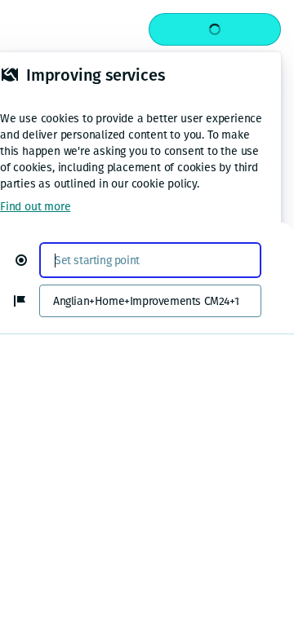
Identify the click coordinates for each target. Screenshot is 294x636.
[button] (28, 260)
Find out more (35, 207)
